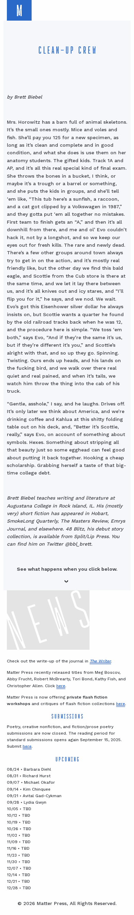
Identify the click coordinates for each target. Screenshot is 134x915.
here (60, 685)
